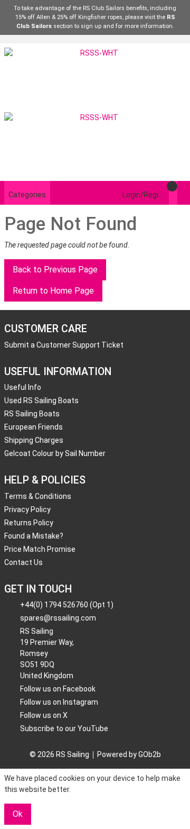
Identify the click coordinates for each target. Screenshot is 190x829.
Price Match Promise (39, 549)
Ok (18, 814)
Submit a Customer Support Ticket (64, 345)
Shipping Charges (33, 440)
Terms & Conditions (37, 496)
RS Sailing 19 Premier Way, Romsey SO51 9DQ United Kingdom (47, 653)
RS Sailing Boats (32, 413)
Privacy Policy (27, 509)
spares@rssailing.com (58, 618)
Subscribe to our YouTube (64, 728)
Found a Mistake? (33, 536)
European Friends (33, 427)
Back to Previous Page (55, 270)
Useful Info (22, 387)
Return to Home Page (53, 291)
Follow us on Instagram (59, 702)
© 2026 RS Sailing (59, 754)
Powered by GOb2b (129, 754)
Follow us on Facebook (58, 689)
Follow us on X (44, 715)
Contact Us (23, 562)
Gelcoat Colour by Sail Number (55, 453)
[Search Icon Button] (181, 193)
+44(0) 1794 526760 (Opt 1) (66, 604)
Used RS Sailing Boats (41, 400)
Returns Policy (28, 522)
